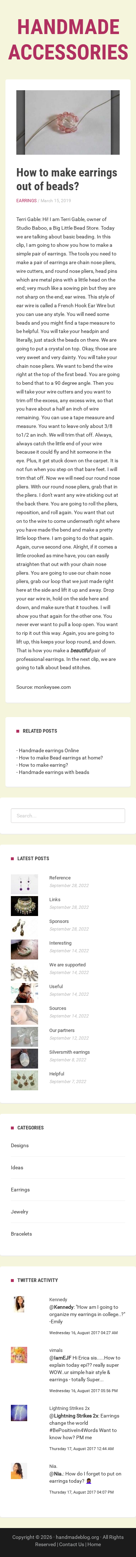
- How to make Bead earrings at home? (59, 758)
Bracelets (21, 1234)
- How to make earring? (42, 765)
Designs (20, 1145)
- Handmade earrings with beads (52, 772)
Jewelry (19, 1212)
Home (94, 1544)
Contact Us (71, 1544)
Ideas (17, 1167)
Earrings (26, 200)
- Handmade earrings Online (47, 750)
